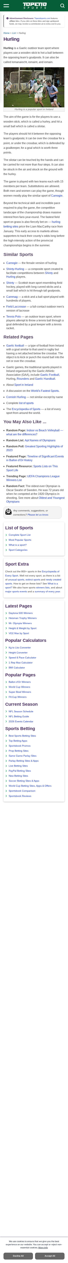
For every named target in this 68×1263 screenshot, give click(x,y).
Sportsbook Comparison (22, 791)
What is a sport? (18, 545)
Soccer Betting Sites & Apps (24, 781)
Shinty (49, 272)
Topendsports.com (42, 18)
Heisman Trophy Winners (23, 618)
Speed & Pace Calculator (22, 657)
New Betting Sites (18, 776)
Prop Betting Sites (18, 751)
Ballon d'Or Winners (20, 682)
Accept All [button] (50, 1256)
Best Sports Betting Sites (22, 736)
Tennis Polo (13, 316)
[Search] (62, 6)
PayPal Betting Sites (20, 771)
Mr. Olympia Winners (20, 623)
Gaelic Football (49, 374)
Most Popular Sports (20, 540)
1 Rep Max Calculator (21, 662)
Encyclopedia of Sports (26, 409)
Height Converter (18, 652)
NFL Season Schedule (21, 711)
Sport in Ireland (23, 384)
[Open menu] (6, 5)
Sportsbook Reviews (20, 796)
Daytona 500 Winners (21, 613)
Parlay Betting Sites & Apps (24, 761)
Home (6, 33)
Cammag (12, 296)
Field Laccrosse (16, 306)
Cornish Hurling (16, 397)
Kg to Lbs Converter (20, 647)
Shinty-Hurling (15, 269)
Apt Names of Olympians (40, 440)
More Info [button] (43, 1247)
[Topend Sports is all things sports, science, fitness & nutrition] (35, 6)
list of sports (26, 403)
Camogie (56, 195)
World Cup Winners (19, 687)
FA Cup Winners (18, 697)
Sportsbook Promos (20, 746)
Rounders (23, 378)
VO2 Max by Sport (19, 633)
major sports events (16, 591)
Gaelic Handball (45, 378)
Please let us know (38, 514)
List (14, 33)
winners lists (43, 587)
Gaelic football (15, 345)
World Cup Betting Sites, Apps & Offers (30, 786)
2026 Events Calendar (21, 721)
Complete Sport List (20, 535)
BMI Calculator (17, 667)
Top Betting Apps (18, 741)
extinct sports (33, 579)
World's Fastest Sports (45, 390)
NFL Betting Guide (19, 716)
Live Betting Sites (18, 766)
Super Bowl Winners (20, 692)
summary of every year (47, 591)
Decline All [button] (18, 1256)
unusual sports (16, 579)
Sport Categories (18, 550)
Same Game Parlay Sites (22, 756)
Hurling (10, 276)
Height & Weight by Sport (22, 628)
